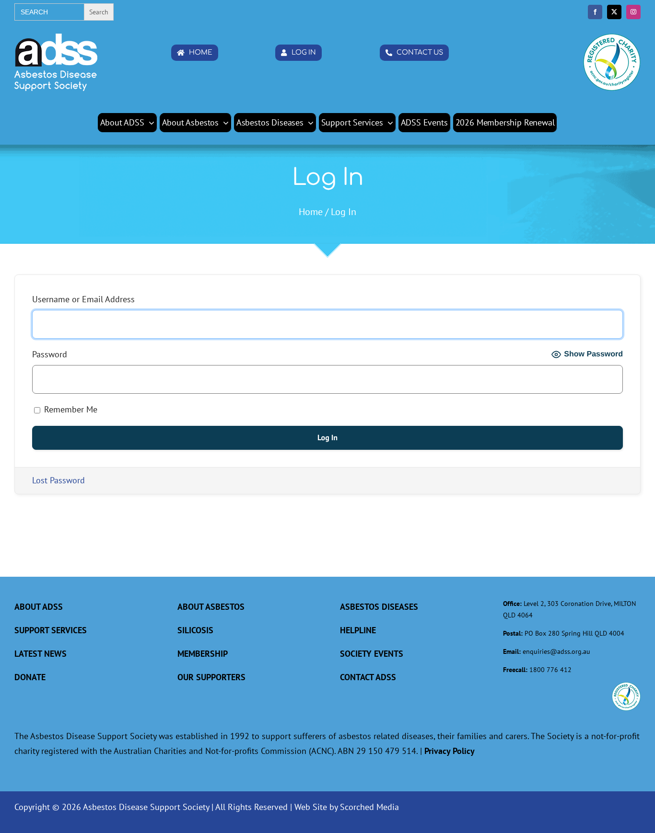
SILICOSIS (195, 630)
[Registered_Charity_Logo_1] (612, 37)
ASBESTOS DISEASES (379, 606)
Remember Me (69, 409)
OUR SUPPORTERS (211, 677)
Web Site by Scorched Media (346, 806)
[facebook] (595, 12)
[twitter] (614, 12)
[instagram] (633, 12)
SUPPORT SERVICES (50, 630)
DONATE (30, 677)
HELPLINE (358, 630)
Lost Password (58, 480)
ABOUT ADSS (38, 606)
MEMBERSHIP (202, 653)
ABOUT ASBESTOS (211, 606)
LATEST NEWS (40, 653)
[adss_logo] (55, 37)
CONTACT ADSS (368, 677)
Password (49, 354)
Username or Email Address (83, 299)
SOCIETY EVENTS (371, 653)
